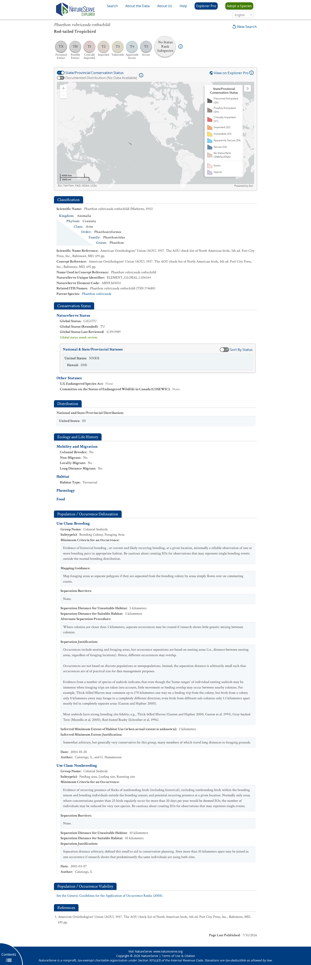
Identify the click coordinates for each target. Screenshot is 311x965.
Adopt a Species (239, 6)
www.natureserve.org (168, 951)
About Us (164, 6)
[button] (63, 88)
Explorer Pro (206, 6)
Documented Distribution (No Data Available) (101, 77)
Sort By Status (241, 349)
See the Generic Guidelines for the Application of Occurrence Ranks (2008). (109, 895)
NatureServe (149, 956)
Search (112, 6)
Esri (251, 185)
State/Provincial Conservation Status (94, 72)
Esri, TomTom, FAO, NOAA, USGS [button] (77, 185)
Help (183, 6)
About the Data (137, 6)
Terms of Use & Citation (178, 956)
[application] (155, 135)
